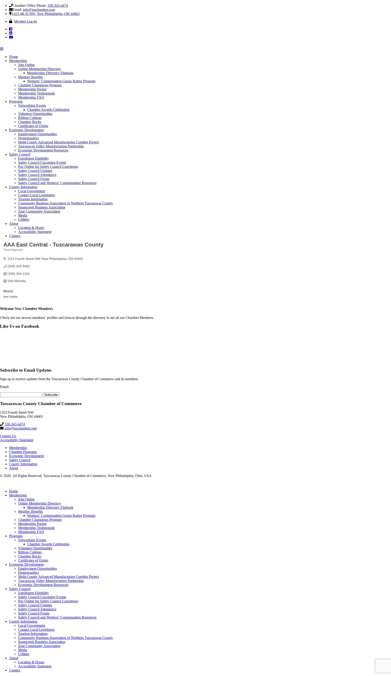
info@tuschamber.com (39, 10)
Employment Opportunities (37, 134)
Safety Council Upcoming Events (42, 162)
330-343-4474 (58, 5)
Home (13, 57)
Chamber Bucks (29, 122)
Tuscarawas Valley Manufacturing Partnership (51, 146)
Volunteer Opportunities (35, 114)
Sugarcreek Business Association (41, 207)
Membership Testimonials (36, 93)
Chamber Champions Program (40, 85)
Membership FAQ (31, 97)
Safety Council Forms (33, 179)
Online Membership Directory (39, 69)
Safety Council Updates (35, 171)
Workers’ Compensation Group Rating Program (61, 81)
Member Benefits (30, 77)
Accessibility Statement (34, 232)
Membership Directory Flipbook (50, 73)
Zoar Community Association (39, 211)
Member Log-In (25, 21)
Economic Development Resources (43, 150)
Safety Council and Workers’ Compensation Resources (57, 183)
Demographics (28, 138)
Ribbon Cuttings (30, 118)
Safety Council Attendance (37, 175)
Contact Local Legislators (36, 195)
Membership (18, 61)
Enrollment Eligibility (33, 158)
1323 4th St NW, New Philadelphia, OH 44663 (46, 14)
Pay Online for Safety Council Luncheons (48, 166)
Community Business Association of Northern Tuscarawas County (65, 203)
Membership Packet (32, 89)
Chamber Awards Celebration (48, 109)
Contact (14, 236)
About (13, 223)
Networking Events (32, 105)
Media (22, 215)
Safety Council (19, 154)
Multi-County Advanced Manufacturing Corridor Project (58, 142)
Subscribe (51, 394)
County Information (23, 187)
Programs (16, 101)
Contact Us (8, 436)
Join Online (26, 65)
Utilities (23, 219)
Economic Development (26, 130)
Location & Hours (31, 228)
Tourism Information (33, 199)
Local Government (31, 191)
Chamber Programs (23, 452)
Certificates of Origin (33, 126)
